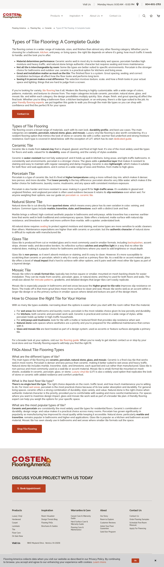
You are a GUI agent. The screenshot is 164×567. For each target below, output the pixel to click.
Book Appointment (30, 488)
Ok (135, 561)
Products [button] (55, 15)
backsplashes (135, 242)
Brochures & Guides (49, 526)
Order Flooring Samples (139, 519)
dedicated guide (123, 138)
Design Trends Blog (49, 519)
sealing (44, 226)
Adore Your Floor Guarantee (107, 527)
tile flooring (49, 90)
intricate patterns (44, 279)
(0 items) (158, 15)
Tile (13, 529)
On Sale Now (17, 536)
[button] (144, 15)
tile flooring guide (69, 340)
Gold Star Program (108, 532)
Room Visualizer (48, 516)
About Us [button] (95, 15)
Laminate (16, 526)
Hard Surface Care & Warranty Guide (79, 523)
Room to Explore (107, 519)
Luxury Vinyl (17, 516)
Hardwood (16, 519)
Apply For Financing (138, 528)
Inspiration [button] (75, 15)
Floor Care (16, 533)
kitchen (44, 52)
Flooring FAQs (47, 523)
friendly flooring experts (31, 102)
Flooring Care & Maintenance (77, 528)
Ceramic (48, 28)
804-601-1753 (153, 4)
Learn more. (99, 562)
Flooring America (19, 28)
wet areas (34, 387)
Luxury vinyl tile (80, 371)
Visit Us (87, 4)
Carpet (15, 523)
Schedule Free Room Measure (138, 524)
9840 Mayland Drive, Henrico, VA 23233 (43, 543)
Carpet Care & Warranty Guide (81, 517)
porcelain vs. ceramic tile (79, 195)
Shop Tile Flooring (27, 428)
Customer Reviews (108, 523)
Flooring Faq (35, 28)
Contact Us (115, 15)
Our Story (104, 516)
